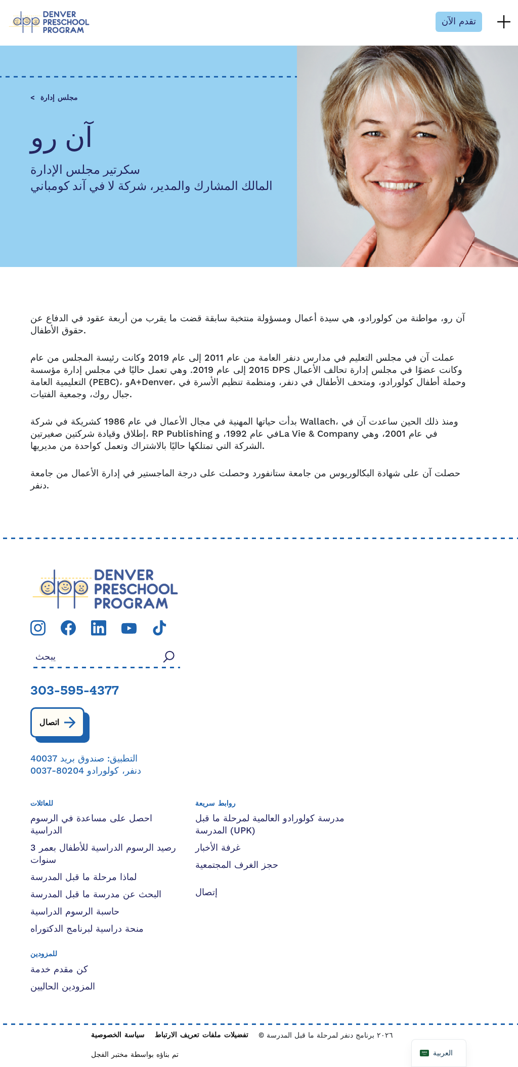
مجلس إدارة (59, 98)
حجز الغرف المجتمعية (236, 865)
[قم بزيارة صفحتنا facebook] (68, 627)
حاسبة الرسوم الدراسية (74, 912)
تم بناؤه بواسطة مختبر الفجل (135, 1054)
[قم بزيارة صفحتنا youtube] (129, 628)
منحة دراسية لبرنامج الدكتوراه (87, 929)
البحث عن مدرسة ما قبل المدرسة (95, 894)
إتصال (206, 892)
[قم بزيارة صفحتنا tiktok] (159, 627)
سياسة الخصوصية (118, 1035)
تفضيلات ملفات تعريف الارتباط (201, 1035)
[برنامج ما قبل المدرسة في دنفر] (49, 22)
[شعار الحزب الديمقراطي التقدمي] (105, 588)
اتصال (49, 722)
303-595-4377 (74, 691)
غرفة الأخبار (217, 848)
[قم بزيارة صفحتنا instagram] (38, 627)
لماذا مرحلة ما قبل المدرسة (83, 877)
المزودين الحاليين (62, 987)
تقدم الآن (459, 21)
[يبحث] (169, 656)
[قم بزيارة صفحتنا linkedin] (98, 627)
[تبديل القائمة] (503, 21)
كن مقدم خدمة (59, 969)
